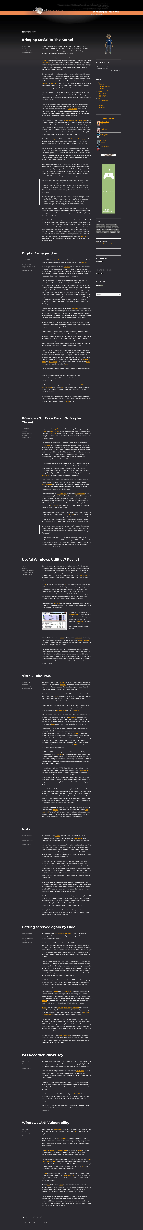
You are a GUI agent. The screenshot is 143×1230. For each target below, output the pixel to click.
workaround (112, 234)
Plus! (76, 1131)
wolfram (116, 231)
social (33, 50)
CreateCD (77, 1094)
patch (61, 1185)
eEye (48, 1185)
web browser (109, 231)
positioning (52, 139)
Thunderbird (78, 638)
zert (23, 1135)
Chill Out (83, 262)
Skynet (68, 401)
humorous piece (78, 838)
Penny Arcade (102, 103)
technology (25, 52)
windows (30, 52)
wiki (103, 226)
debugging (25, 570)
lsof (66, 584)
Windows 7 (63, 684)
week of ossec (100, 229)
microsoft (24, 50)
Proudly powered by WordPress (41, 1222)
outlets (62, 260)
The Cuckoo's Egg (104, 148)
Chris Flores (45, 475)
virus (33, 266)
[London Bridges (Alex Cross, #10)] (98, 137)
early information (58, 429)
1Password (45, 83)
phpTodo (101, 107)
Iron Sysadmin (102, 95)
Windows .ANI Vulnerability (45, 1123)
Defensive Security (103, 98)
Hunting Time (103, 129)
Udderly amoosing (103, 91)
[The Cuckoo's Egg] (98, 150)
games (26, 938)
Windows (57, 603)
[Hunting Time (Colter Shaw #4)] (98, 131)
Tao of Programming (104, 102)
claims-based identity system (79, 139)
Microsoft (53, 433)
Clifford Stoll (103, 149)
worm (28, 267)
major (54, 260)
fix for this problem (64, 1035)
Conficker (67, 266)
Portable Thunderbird (83, 640)
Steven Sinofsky (55, 431)
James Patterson (104, 137)
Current (82, 770)
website (98, 234)
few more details (80, 493)
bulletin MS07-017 (68, 1175)
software (33, 687)
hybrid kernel (59, 754)
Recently (44, 1007)
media (58, 260)
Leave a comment (27, 270)
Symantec (60, 1007)
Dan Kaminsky (53, 361)
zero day (108, 228)
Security (24, 48)
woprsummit (113, 226)
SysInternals (79, 621)
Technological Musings (105, 11)
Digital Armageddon (39, 253)
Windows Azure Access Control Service (75, 120)
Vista (26, 829)
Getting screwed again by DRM (48, 927)
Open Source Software (104, 110)
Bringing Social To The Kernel (47, 40)
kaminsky (29, 264)
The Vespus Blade (104, 123)
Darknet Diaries (102, 96)
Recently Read (108, 120)
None (23, 838)
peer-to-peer (74, 308)
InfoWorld (55, 809)
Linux (44, 584)
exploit (24, 1133)
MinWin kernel (46, 445)
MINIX (76, 745)
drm (23, 938)
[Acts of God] (98, 143)
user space (76, 733)
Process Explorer (74, 614)
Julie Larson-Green (68, 514)
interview (44, 431)
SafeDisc (55, 991)
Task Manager (84, 575)
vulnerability (75, 1007)
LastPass (53, 83)
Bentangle (101, 86)
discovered (67, 1007)
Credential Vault (72, 108)
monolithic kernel (61, 710)
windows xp (115, 229)
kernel (57, 696)
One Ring (83, 236)
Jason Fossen (46, 62)
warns (54, 1161)
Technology (25, 431)
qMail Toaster (102, 109)
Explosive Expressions (104, 88)
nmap (66, 364)
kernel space (72, 717)
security (29, 50)
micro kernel (75, 710)
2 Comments (25, 54)
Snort (62, 387)
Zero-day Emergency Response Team (55, 1150)
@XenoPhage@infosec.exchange (104, 244)
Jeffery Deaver (104, 131)
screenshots (54, 505)
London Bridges (104, 136)
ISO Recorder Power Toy (42, 1055)
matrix (84, 1166)
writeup (79, 1150)
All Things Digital (62, 493)
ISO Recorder (80, 1070)
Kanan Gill (103, 143)
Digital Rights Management (63, 933)
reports (87, 770)
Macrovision (67, 991)
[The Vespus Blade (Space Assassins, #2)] (98, 125)
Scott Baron (103, 125)
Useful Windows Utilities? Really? (51, 559)
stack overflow (62, 1138)
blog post (85, 473)
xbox (98, 226)
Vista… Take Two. (36, 676)
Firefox (62, 638)
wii (118, 234)
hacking (24, 264)
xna (103, 231)
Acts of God (103, 142)
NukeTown (101, 90)
